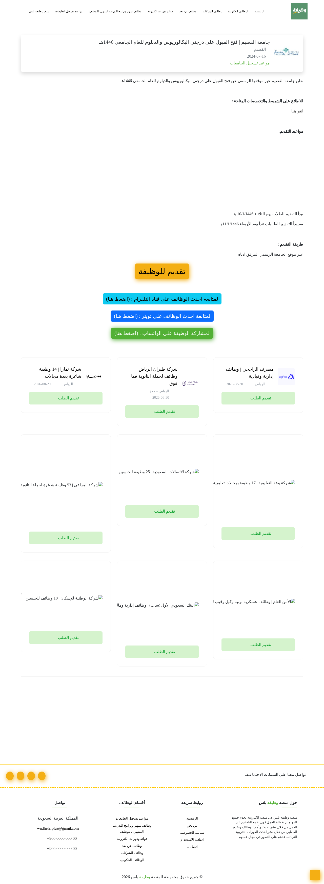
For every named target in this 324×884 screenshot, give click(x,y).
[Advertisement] (162, 173)
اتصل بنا (192, 847)
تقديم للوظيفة (162, 271)
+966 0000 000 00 (61, 838)
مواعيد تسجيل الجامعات (69, 11)
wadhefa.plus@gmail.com (58, 828)
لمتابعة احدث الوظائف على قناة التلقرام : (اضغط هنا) (162, 299)
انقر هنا (296, 111)
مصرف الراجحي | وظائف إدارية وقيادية (250, 373)
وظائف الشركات (212, 11)
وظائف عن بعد (187, 11)
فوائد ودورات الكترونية (160, 11)
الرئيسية (259, 11)
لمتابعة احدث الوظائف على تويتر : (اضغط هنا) (162, 316)
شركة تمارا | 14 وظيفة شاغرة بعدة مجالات (60, 373)
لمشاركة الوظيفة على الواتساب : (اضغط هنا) (162, 333)
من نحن (192, 825)
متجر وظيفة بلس (39, 11)
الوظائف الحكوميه (238, 11)
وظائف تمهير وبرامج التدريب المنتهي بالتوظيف (115, 11)
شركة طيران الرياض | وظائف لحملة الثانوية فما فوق (154, 376)
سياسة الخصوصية (192, 832)
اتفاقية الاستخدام (192, 840)
